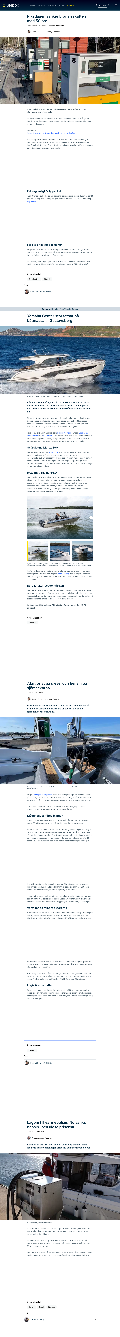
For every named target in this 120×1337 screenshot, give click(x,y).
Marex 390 (53, 452)
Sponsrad (32, 623)
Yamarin (67, 433)
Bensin (31, 1307)
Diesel (41, 1307)
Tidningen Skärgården (42, 794)
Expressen (31, 201)
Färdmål (41, 5)
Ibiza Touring (63, 574)
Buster (60, 433)
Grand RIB (47, 435)
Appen (61, 5)
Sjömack (47, 279)
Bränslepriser (34, 279)
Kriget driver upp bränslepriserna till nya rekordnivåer (51, 133)
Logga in (102, 5)
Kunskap (52, 5)
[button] (91, 517)
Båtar (32, 5)
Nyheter (70, 5)
